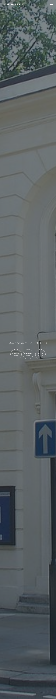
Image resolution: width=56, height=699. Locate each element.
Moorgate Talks (28, 354)
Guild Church (40, 354)
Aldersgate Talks (16, 354)
